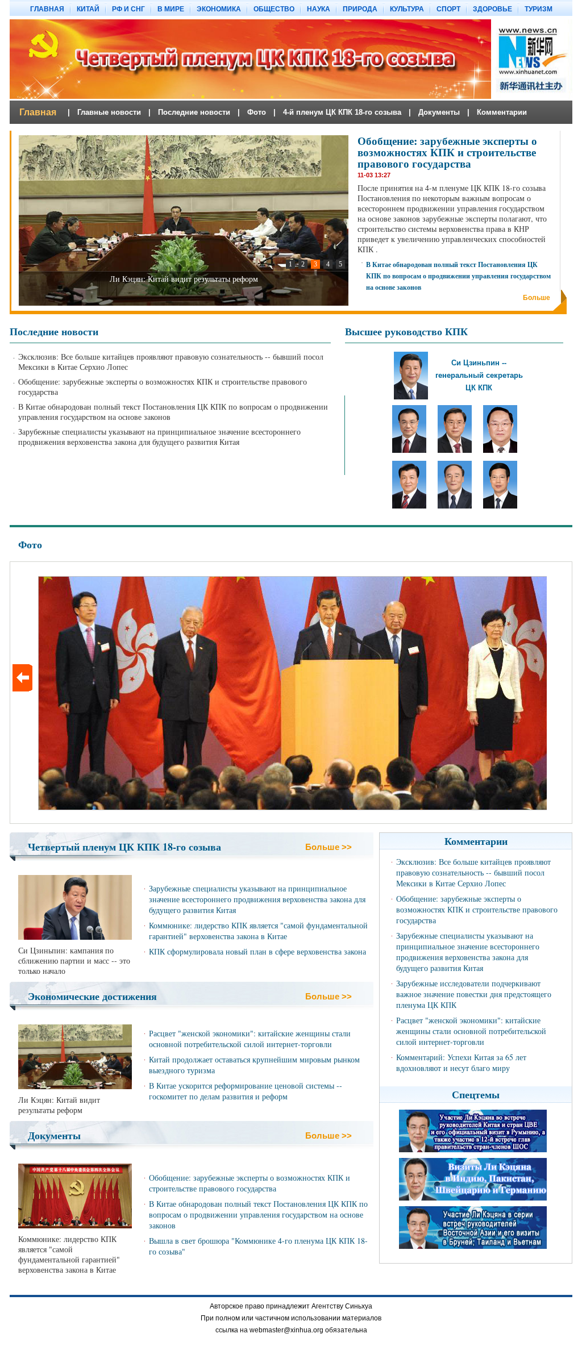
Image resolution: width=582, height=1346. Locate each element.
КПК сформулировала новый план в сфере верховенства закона (257, 951)
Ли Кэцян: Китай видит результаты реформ (59, 1104)
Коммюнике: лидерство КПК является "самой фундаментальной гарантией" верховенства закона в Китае (258, 930)
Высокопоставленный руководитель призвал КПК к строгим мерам (184, 278)
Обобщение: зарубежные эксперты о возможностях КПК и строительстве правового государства (447, 152)
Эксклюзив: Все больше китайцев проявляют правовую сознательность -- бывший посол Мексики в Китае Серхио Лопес (170, 361)
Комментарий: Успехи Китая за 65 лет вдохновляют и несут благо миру (461, 1062)
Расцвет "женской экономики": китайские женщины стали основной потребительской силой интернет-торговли (250, 1038)
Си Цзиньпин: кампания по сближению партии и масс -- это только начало (74, 960)
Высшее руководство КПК (406, 331)
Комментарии (476, 841)
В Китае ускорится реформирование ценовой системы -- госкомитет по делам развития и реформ (245, 1091)
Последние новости (54, 331)
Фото (30, 544)
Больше (536, 298)
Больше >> (328, 847)
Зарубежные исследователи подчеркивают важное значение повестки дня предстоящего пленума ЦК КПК (473, 994)
